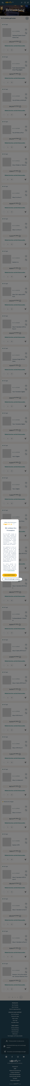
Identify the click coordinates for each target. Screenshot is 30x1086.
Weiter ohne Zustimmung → (10, 522)
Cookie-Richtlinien (11, 570)
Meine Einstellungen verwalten (12, 579)
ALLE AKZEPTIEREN (9, 575)
